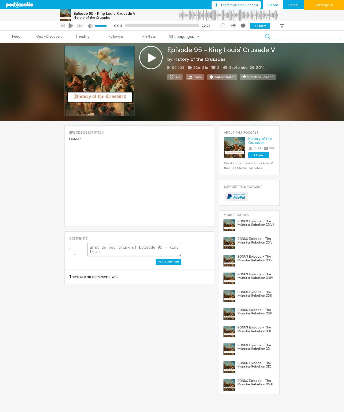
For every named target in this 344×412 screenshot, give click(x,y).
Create (293, 5)
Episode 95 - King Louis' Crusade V (104, 13)
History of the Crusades (92, 17)
